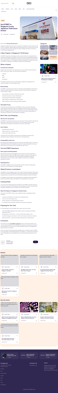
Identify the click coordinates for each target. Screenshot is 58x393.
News (20, 8)
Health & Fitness (4, 373)
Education (2, 368)
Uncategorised (3, 384)
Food (12, 8)
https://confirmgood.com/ (12, 43)
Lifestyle (7, 8)
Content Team (5, 34)
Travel (16, 8)
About (2, 8)
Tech (24, 8)
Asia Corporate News (30, 8)
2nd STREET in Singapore (15, 223)
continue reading (9, 243)
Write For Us (3, 11)
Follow (35, 241)
